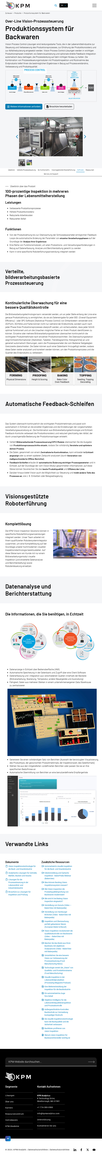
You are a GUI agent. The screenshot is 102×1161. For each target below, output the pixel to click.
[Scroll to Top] (8, 1138)
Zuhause (8, 13)
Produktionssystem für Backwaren (37, 13)
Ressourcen (90, 170)
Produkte (17, 13)
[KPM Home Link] (18, 1077)
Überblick (11, 170)
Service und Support (51, 174)
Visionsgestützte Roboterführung (63, 170)
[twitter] (87, 1149)
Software (80, 170)
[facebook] (81, 1149)
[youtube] (94, 1149)
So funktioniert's (43, 170)
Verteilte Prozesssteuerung (26, 170)
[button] (94, 5)
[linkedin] (75, 1149)
